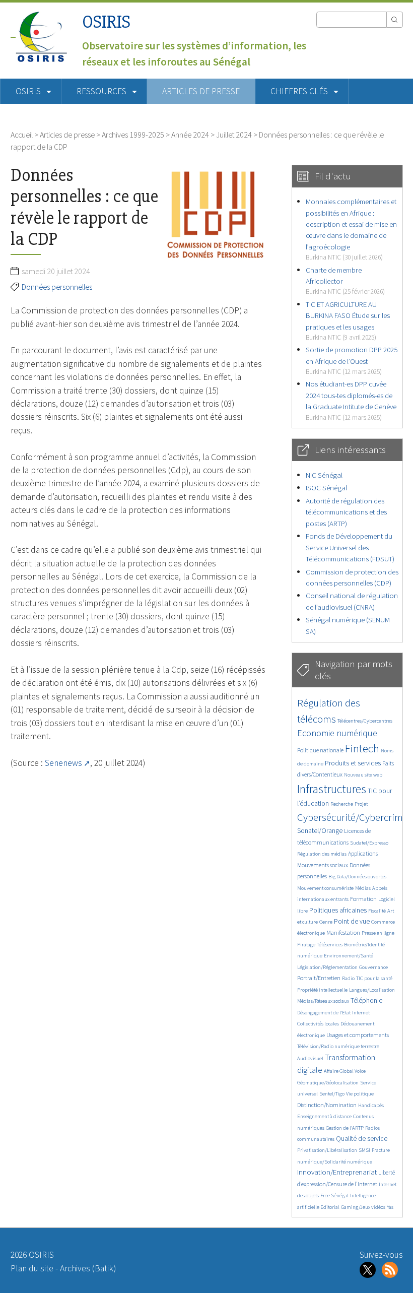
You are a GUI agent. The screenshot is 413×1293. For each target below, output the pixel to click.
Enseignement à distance (324, 1116)
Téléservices (329, 944)
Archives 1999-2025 (133, 135)
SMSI (364, 1150)
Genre (325, 922)
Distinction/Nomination (327, 1105)
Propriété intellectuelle (322, 990)
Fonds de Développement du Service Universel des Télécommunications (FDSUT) (350, 547)
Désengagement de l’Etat (324, 1012)
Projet (361, 804)
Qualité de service (361, 1138)
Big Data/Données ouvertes (357, 876)
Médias (363, 888)
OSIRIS (106, 22)
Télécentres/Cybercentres (364, 721)
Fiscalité (377, 911)
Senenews (63, 762)
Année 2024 (190, 135)
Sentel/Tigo (332, 1093)
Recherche (341, 804)
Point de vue (352, 921)
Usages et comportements (357, 1035)
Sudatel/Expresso (369, 842)
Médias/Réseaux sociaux (323, 1001)
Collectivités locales (318, 1023)
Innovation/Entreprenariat (337, 1172)
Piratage (306, 944)
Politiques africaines (338, 910)
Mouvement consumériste (325, 888)
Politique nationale (320, 750)
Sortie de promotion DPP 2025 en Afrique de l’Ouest (351, 360)
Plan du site (32, 1268)
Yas (390, 1207)
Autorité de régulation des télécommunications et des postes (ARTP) (346, 512)
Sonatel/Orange (319, 830)
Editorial (329, 1207)
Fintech (362, 748)
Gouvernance (373, 967)
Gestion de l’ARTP (345, 1128)
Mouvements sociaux (322, 865)
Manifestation (343, 932)
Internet (361, 1012)
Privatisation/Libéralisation (327, 1150)
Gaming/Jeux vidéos (363, 1207)
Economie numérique (337, 733)
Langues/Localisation (372, 990)
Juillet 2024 (234, 135)
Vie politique (360, 1093)
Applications (363, 853)
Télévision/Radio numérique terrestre (338, 1046)
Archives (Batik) (88, 1268)
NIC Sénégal (324, 475)
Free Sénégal (334, 1195)
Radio (348, 978)
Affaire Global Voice (345, 1071)
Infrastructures (331, 789)
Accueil (22, 135)
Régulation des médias (322, 854)
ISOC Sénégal (326, 487)
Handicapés (371, 1105)
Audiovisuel (310, 1058)
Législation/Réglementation (327, 967)
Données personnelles (57, 287)
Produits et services (353, 763)
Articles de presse (201, 91)
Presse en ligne (378, 933)
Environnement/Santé (348, 955)
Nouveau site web (363, 774)
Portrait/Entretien (318, 978)
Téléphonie (366, 1000)
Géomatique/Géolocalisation (328, 1082)
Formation (363, 898)
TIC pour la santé (374, 978)
